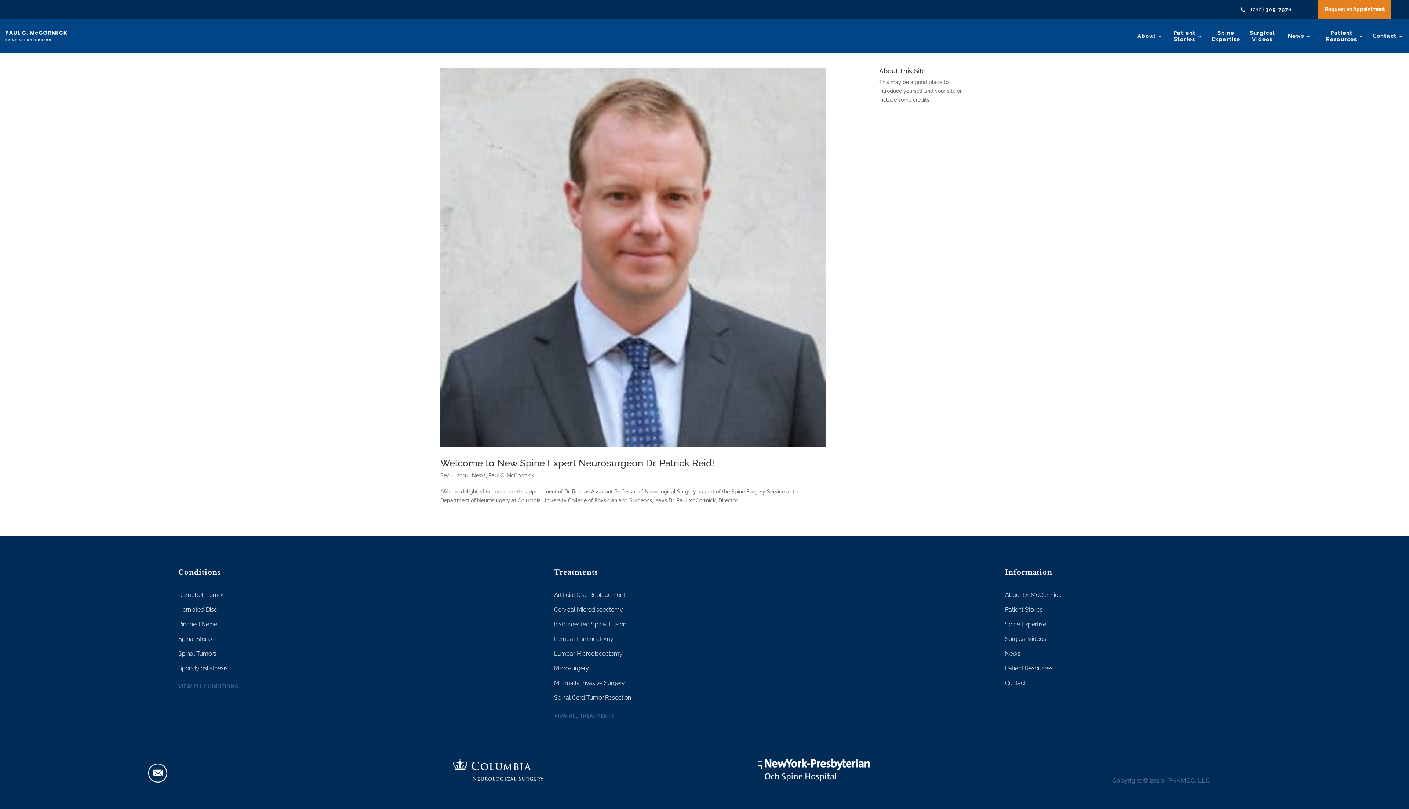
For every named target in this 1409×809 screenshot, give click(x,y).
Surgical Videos (1025, 638)
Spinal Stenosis (198, 638)
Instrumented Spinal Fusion (590, 624)
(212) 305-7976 (1271, 9)
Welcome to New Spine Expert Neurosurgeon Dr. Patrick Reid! (577, 463)
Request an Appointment (1355, 9)
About (1146, 36)
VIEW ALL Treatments (584, 716)
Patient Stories (1024, 609)
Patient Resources (1029, 668)
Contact (1385, 36)
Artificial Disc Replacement (589, 594)
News (1296, 36)
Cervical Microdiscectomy (588, 609)
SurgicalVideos (1262, 36)
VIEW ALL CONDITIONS (208, 686)
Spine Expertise (1025, 624)
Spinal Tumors (197, 653)
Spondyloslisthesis (203, 668)
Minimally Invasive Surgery (589, 682)
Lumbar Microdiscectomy (588, 653)
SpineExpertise (1226, 36)
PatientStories (1184, 36)
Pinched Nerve (197, 624)
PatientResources (1341, 36)
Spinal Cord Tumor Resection (592, 697)
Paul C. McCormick (511, 475)
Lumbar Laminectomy (584, 638)
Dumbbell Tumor (200, 594)
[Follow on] (157, 773)
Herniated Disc (197, 609)
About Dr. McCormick (1033, 594)
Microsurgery (571, 668)
